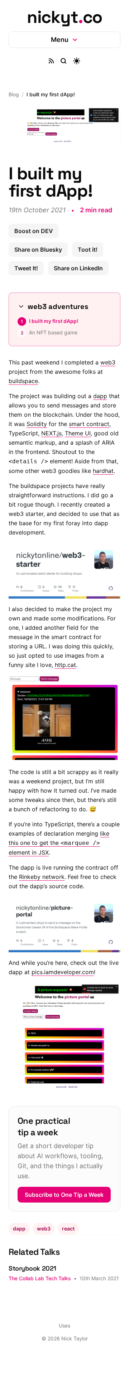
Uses (62, 1346)
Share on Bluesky (38, 247)
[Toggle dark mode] (74, 61)
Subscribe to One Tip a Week (56, 1201)
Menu (57, 39)
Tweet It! (26, 266)
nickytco (64, 17)
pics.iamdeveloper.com (74, 978)
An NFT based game (53, 330)
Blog (14, 94)
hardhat (70, 478)
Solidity (64, 421)
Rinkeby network (51, 886)
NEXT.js (77, 431)
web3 (16, 369)
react (68, 1239)
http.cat (65, 669)
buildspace (30, 378)
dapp (100, 393)
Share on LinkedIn (78, 266)
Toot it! (87, 247)
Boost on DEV (33, 228)
